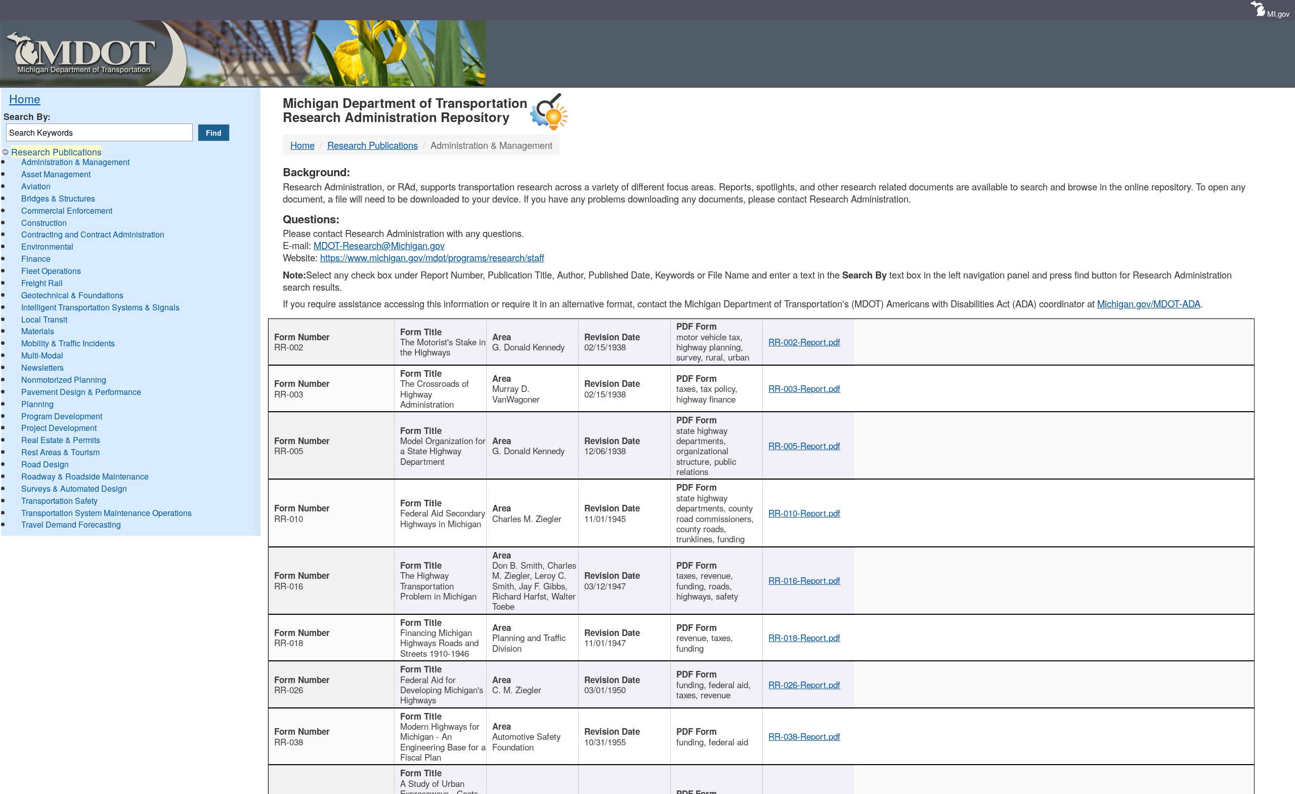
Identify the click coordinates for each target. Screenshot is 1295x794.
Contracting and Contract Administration (92, 234)
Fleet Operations (51, 270)
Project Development (59, 427)
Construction (44, 222)
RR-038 (288, 742)
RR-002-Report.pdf (804, 342)
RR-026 (288, 690)
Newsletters (42, 367)
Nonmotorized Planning (63, 379)
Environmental (47, 246)
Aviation (36, 186)
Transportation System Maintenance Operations (106, 513)
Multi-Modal (42, 355)
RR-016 (288, 586)
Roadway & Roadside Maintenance (85, 476)
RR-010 (288, 518)
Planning (37, 404)
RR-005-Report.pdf (804, 446)
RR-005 (288, 451)
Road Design (45, 464)
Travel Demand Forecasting (71, 524)
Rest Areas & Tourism (60, 452)
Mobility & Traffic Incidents (68, 343)
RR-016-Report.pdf (804, 580)
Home (24, 98)
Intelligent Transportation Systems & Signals (100, 307)
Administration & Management (75, 162)
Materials (37, 331)
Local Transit (44, 319)
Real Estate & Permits (60, 440)
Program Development (61, 416)
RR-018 (288, 643)
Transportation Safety (59, 500)
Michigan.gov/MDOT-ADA (1148, 303)
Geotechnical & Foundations (72, 295)
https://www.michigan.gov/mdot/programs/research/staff (432, 257)
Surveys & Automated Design (74, 488)
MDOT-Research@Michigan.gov (379, 245)
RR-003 (288, 394)
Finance (36, 258)
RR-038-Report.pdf (804, 736)
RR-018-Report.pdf (804, 637)
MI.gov (1278, 13)
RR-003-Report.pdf (804, 388)
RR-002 (288, 347)
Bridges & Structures (58, 198)
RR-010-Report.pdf (804, 513)
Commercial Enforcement (66, 210)
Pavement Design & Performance (81, 392)
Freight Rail (42, 283)
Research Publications (56, 151)
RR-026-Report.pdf (804, 685)
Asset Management (56, 174)
